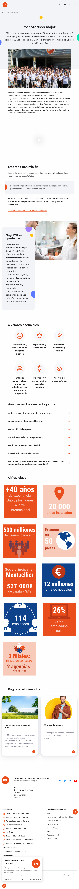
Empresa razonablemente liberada (25, 421)
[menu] (75, 5)
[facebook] (60, 780)
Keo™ (49, 831)
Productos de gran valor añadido (24, 445)
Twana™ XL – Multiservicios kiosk (60, 817)
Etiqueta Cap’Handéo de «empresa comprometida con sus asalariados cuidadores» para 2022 (35, 462)
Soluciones (7, 809)
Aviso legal (66, 875)
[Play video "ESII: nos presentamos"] (39, 139)
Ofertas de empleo (53, 725)
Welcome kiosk (53, 835)
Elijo (22, 879)
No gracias (8, 879)
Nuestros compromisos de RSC (18, 726)
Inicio (3, 12)
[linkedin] (70, 780)
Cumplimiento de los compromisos (25, 437)
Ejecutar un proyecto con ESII (14, 852)
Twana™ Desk (52, 824)
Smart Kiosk (52, 838)
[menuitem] (60, 4)
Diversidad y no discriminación (23, 453)
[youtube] (75, 780)
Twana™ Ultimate (54, 821)
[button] (4, 885)
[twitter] (64, 780)
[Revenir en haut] (75, 875)
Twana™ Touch (53, 828)
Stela (49, 814)
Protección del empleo (19, 429)
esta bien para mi (35, 879)
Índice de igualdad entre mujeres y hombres (30, 413)
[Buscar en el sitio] (70, 5)
